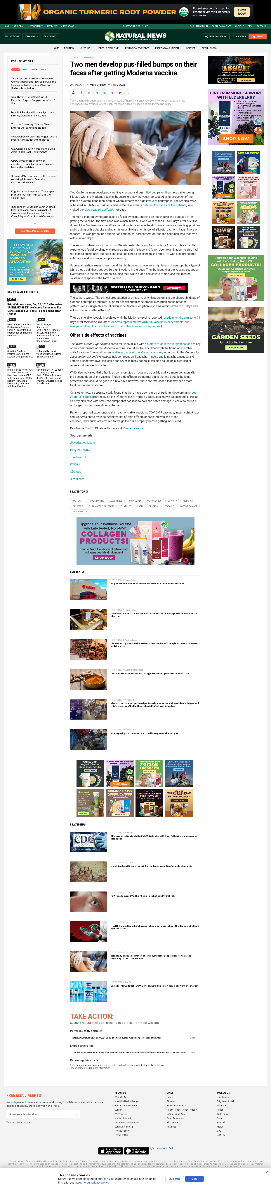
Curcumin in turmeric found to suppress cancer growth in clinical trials (150, 673)
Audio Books (67, 26)
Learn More (174, 1179)
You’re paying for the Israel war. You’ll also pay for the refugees (145, 733)
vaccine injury (163, 103)
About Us (239, 26)
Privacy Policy (122, 1131)
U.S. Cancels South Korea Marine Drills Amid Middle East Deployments (33, 150)
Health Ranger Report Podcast (182, 1110)
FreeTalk (221, 1122)
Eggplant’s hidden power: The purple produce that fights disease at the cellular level (32, 194)
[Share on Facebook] (82, 92)
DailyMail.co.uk (79, 450)
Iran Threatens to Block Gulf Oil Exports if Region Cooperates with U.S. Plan (33, 100)
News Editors (130, 700)
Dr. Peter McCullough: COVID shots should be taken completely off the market (154, 985)
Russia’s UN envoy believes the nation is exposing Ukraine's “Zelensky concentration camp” (34, 179)
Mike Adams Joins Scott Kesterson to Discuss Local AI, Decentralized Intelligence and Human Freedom (19, 330)
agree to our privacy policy (92, 1182)
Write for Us (121, 1114)
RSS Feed (171, 1127)
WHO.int (75, 464)
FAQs (250, 26)
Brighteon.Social (225, 1101)
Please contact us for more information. (90, 1068)
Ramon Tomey (131, 580)
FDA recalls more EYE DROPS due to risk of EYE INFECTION (143, 895)
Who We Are (121, 1097)
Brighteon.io (223, 1097)
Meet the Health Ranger (127, 1101)
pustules (101, 103)
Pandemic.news (133, 428)
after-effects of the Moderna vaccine (138, 352)
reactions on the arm (176, 317)
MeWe (220, 1127)
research (119, 103)
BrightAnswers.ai (199, 26)
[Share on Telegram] (97, 92)
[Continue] (76, 1114)
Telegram (222, 1105)
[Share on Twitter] (89, 92)
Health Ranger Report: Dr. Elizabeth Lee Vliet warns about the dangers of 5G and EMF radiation (155, 927)
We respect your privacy (18, 1122)
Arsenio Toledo (131, 640)
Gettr (219, 1118)
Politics (69, 48)
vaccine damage (144, 103)
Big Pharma (127, 100)
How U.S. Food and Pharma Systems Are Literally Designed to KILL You (34, 114)
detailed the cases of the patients (164, 205)
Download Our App (221, 26)
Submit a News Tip (124, 1127)
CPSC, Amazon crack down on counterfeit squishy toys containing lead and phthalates (31, 164)
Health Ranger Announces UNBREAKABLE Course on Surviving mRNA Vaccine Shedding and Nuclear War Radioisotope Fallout (48, 332)
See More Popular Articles (35, 231)
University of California (99, 209)
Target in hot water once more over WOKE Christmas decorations (147, 583)
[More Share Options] (128, 92)
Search (263, 26)
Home (6, 26)
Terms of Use (121, 1135)
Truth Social (223, 1114)
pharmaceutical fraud (82, 103)
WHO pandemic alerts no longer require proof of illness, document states (34, 138)
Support (118, 1110)
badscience (112, 100)
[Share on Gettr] (120, 92)
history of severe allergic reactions (169, 344)
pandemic (178, 100)
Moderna (166, 100)
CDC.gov (75, 471)
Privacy (83, 1161)
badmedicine (97, 100)
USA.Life (221, 1135)
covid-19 (155, 100)
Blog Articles (173, 1122)
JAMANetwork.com (82, 442)
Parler (220, 1110)
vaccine (129, 103)
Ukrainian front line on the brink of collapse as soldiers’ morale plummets (151, 866)
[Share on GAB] (105, 92)
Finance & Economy (137, 48)
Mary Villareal (98, 85)
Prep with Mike (35, 26)
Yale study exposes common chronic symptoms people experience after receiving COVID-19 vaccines (151, 957)
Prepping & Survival (167, 48)
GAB (219, 1131)
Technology (209, 48)
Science (190, 48)
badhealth (83, 100)
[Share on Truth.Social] (113, 92)
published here (112, 1166)
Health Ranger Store (177, 1105)
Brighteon (18, 26)
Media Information (124, 1118)
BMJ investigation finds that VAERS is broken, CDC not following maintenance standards (154, 837)
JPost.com (77, 479)
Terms (92, 1161)
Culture (85, 48)
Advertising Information (127, 1122)
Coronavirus (86, 57)
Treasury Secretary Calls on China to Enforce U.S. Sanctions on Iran (32, 126)
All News (171, 1101)
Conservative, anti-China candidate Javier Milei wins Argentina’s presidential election (154, 615)
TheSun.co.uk (78, 457)
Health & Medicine (108, 48)
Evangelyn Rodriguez (134, 670)
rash (110, 103)
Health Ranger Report (21, 292)
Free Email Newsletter (126, 1105)
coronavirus (142, 100)
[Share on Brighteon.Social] (74, 92)
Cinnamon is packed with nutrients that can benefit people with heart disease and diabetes (154, 645)
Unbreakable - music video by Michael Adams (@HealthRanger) (49, 354)
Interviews (52, 26)
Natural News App (176, 1114)
